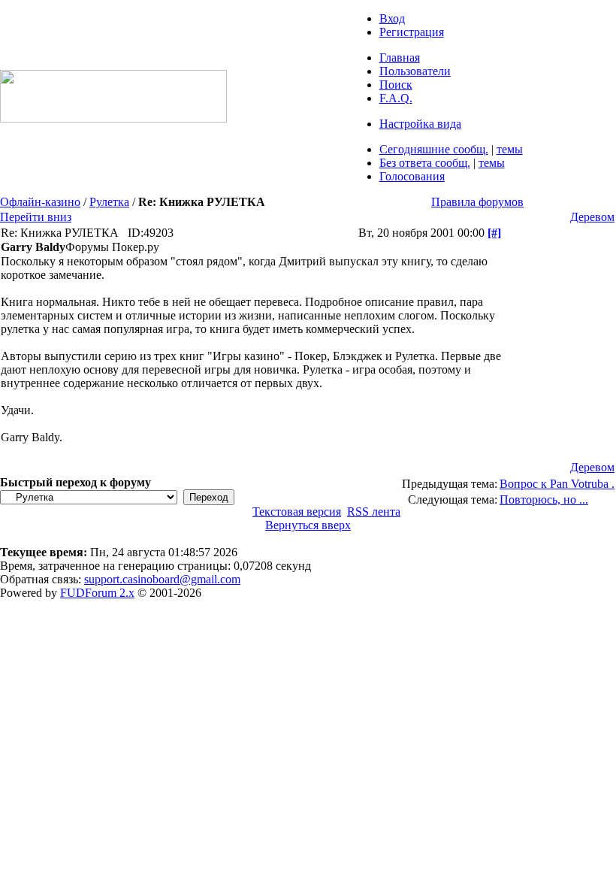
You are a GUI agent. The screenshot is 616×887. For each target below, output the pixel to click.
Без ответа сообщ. (424, 162)
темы (510, 149)
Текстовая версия (296, 511)
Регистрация (411, 32)
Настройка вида (420, 123)
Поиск (395, 84)
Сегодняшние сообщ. (433, 149)
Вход (392, 18)
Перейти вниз (35, 216)
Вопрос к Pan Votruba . (557, 483)
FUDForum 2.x (97, 592)
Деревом (592, 216)
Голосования (412, 176)
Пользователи (415, 71)
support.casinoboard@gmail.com (162, 579)
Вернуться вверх (308, 525)
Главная (399, 57)
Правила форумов (477, 201)
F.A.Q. (395, 98)
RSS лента (373, 511)
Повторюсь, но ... (544, 499)
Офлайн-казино (40, 201)
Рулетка (109, 201)
